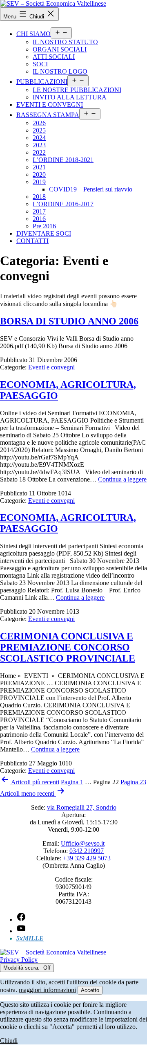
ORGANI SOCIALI (60, 49)
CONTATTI (32, 240)
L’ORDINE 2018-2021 (63, 159)
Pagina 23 (133, 782)
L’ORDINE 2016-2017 (63, 203)
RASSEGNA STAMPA (47, 114)
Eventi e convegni (51, 367)
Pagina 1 (72, 782)
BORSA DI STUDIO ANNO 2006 (69, 321)
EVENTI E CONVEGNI (49, 104)
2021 (39, 167)
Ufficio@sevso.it (83, 843)
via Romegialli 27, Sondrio (81, 807)
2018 (39, 196)
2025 (39, 130)
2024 (39, 137)
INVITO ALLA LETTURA (70, 97)
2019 (39, 181)
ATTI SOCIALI (54, 56)
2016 (39, 218)
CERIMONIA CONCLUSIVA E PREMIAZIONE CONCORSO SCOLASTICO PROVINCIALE (67, 647)
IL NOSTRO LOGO (60, 71)
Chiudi (9, 1040)
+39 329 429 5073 (87, 858)
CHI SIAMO (33, 33)
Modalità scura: (22, 968)
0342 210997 (86, 850)
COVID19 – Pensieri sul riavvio (90, 189)
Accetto (90, 990)
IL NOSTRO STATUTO (65, 41)
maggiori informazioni (47, 989)
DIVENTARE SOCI (43, 233)
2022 (39, 152)
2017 (39, 211)
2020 (39, 174)
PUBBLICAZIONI (41, 81)
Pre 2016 (44, 226)
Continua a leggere (122, 479)
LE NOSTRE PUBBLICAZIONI (77, 89)
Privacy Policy (19, 959)
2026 (39, 122)
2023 (39, 145)
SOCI (40, 64)
